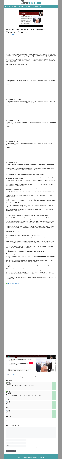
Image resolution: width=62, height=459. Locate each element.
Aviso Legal (11, 455)
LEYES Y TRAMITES (36, 6)
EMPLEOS (14, 6)
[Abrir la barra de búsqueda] (56, 6)
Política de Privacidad (18, 455)
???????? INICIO (8, 6)
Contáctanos (50, 455)
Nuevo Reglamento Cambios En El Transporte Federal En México (17, 422)
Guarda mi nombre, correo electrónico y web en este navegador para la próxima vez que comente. (26, 447)
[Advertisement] (31, 45)
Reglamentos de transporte (11, 420)
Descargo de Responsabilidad (35, 455)
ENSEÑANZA (21, 6)
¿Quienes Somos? (44, 455)
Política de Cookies (25, 455)
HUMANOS (28, 6)
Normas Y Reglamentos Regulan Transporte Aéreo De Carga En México (19, 421)
